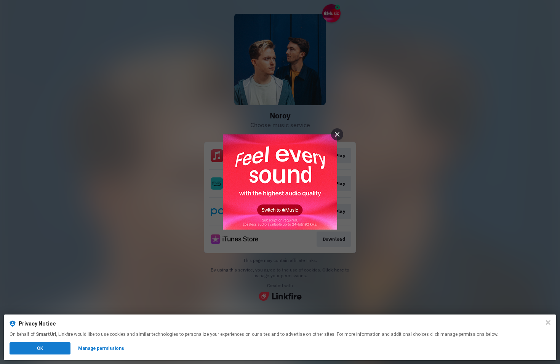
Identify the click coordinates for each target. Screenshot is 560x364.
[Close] (548, 322)
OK (40, 348)
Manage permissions (101, 348)
